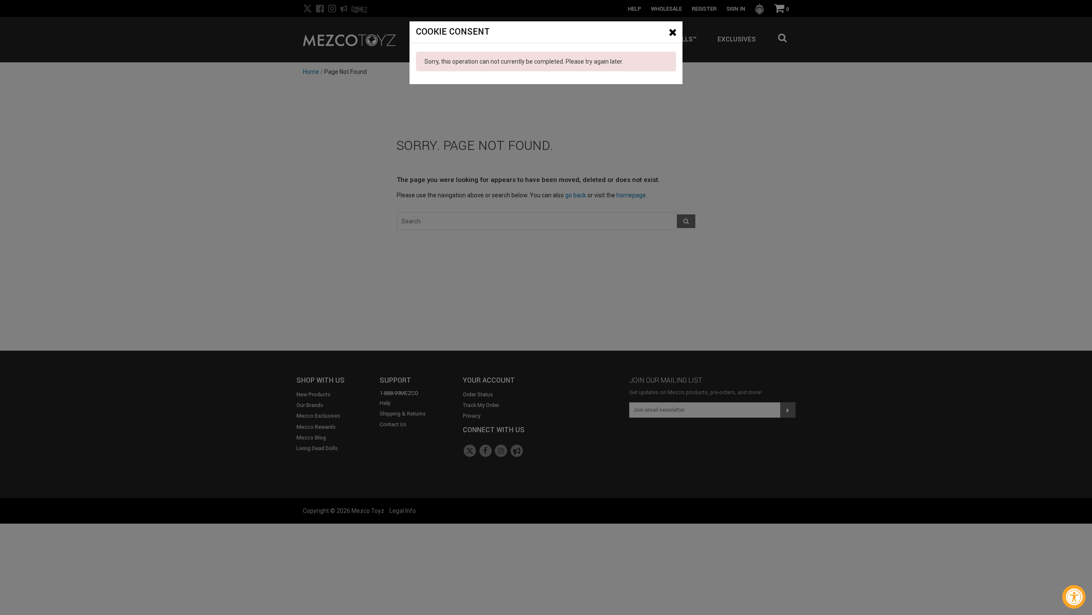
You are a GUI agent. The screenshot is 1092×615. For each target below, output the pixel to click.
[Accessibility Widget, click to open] (1074, 597)
